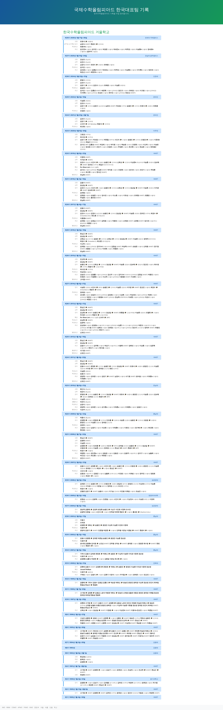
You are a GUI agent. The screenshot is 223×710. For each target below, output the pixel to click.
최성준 (142, 147)
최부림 (156, 582)
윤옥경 (135, 582)
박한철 (106, 140)
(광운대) (90, 556)
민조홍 (108, 420)
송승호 (82, 88)
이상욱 (110, 525)
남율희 (151, 453)
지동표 (141, 693)
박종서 (82, 418)
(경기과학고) (113, 683)
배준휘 (104, 90)
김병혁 (94, 499)
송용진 (129, 106)
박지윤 (113, 144)
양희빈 (99, 328)
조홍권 (147, 195)
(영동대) (140, 239)
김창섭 (93, 221)
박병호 (107, 593)
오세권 (82, 522)
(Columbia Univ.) (85, 216)
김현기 (106, 575)
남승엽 (93, 636)
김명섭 (82, 499)
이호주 (82, 528)
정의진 (90, 165)
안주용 (111, 512)
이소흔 (115, 195)
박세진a (116, 49)
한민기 (101, 330)
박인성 (82, 455)
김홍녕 (94, 70)
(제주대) (111, 140)
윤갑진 (119, 484)
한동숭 (82, 585)
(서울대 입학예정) (112, 90)
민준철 (105, 499)
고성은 (82, 618)
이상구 (113, 509)
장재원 (82, 292)
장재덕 (146, 239)
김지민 (94, 49)
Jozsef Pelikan (85, 569)
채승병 (139, 623)
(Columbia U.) (92, 241)
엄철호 (130, 593)
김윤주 (126, 453)
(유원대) (122, 85)
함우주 (89, 51)
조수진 (120, 486)
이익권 (88, 486)
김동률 (93, 274)
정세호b (150, 49)
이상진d (130, 499)
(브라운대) (140, 328)
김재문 (82, 484)
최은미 (82, 392)
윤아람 (127, 636)
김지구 (140, 453)
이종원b (83, 218)
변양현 (100, 509)
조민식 (151, 582)
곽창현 (82, 453)
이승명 (141, 499)
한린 (111, 368)
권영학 (82, 376)
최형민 (89, 299)
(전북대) (155, 631)
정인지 (134, 328)
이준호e (157, 140)
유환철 (121, 312)
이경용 (108, 610)
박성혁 (124, 246)
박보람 (118, 106)
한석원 (101, 348)
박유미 (82, 402)
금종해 (87, 509)
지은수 (147, 297)
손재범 (120, 446)
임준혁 (82, 323)
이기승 (111, 491)
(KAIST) (87, 44)
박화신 (90, 525)
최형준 (115, 249)
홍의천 (93, 198)
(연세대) (129, 144)
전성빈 (100, 93)
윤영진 (145, 366)
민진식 (129, 603)
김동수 (82, 183)
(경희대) (116, 420)
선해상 (82, 239)
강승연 (82, 274)
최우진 (111, 93)
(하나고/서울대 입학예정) (130, 325)
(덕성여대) (140, 162)
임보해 (156, 162)
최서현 (117, 559)
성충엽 (107, 559)
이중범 (129, 530)
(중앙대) (140, 264)
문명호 (93, 366)
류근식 (82, 389)
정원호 (153, 473)
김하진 (120, 683)
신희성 (119, 162)
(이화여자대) (107, 246)
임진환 (103, 620)
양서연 (131, 170)
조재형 (136, 195)
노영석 (102, 593)
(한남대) (88, 389)
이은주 (82, 410)
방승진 (125, 582)
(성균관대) (101, 106)
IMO (3, 707)
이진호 (118, 509)
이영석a (141, 636)
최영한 (82, 675)
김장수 (95, 106)
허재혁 (116, 512)
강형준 (82, 491)
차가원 (155, 683)
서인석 (117, 140)
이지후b (139, 70)
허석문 (82, 315)
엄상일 (82, 185)
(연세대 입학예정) (101, 295)
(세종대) (90, 41)
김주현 (96, 346)
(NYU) (100, 287)
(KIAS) (99, 290)
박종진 (114, 221)
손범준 (93, 195)
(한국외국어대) (108, 165)
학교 (55, 707)
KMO (31, 707)
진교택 (82, 259)
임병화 (82, 440)
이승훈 (117, 85)
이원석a (134, 610)
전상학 (117, 297)
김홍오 (105, 582)
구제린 (82, 575)
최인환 (150, 428)
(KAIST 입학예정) (109, 297)
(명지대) (125, 484)
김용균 (115, 453)
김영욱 (95, 509)
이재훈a (150, 376)
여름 (46, 707)
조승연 (138, 491)
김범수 (82, 346)
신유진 (82, 332)
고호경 (82, 134)
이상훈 (142, 346)
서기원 (89, 328)
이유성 (125, 195)
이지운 (82, 160)
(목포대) (82, 142)
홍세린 (135, 512)
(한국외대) (94, 142)
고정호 (82, 428)
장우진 (142, 473)
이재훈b (83, 379)
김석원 (93, 543)
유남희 (82, 175)
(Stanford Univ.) (145, 512)
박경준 (105, 49)
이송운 (156, 144)
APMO (20, 707)
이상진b (142, 484)
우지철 (122, 575)
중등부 (36, 707)
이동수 (82, 520)
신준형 (136, 221)
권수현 (82, 543)
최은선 (82, 72)
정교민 (145, 264)
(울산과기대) (89, 239)
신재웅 (125, 221)
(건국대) (100, 366)
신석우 (82, 124)
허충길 (150, 610)
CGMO (14, 707)
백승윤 (123, 144)
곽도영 (95, 631)
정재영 (101, 368)
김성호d (83, 325)
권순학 (82, 509)
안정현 (134, 144)
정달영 (114, 620)
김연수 (82, 62)
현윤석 (93, 44)
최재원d (153, 147)
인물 (51, 707)
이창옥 (82, 157)
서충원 (93, 623)
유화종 (106, 65)
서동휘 (120, 346)
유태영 (131, 90)
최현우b (83, 47)
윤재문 (130, 543)
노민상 (101, 543)
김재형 (82, 193)
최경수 (153, 213)
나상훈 (121, 295)
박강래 (102, 144)
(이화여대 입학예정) (131, 274)
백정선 (142, 618)
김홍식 (88, 559)
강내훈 (82, 295)
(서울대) (88, 47)
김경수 (82, 636)
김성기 (108, 670)
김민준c (83, 70)
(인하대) (100, 44)
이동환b (94, 277)
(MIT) (87, 144)
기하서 (82, 554)
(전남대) (88, 59)
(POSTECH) (124, 297)
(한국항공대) (101, 216)
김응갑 (100, 582)
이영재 (152, 499)
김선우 (110, 274)
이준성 (124, 530)
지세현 (104, 249)
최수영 (82, 137)
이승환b (139, 49)
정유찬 (150, 70)
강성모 (82, 59)
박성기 (107, 346)
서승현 (82, 287)
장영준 (140, 543)
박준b (150, 295)
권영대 (82, 530)
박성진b (83, 272)
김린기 (82, 85)
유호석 (82, 41)
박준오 (89, 297)
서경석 (111, 575)
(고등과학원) (100, 267)
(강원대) (88, 287)
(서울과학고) (114, 346)
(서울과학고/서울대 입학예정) (107, 325)
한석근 (99, 172)
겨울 (42, 707)
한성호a (83, 657)
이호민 (126, 428)
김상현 (82, 312)
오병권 (143, 140)
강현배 (82, 567)
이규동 (142, 90)
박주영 (127, 49)
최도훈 (93, 216)
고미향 (82, 279)
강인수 (82, 458)
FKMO (26, 707)
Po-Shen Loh (85, 167)
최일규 (88, 142)
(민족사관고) (89, 346)
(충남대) (88, 418)
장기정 (156, 246)
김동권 (105, 453)
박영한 (105, 530)
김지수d (100, 246)
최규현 (82, 126)
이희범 (131, 473)
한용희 (95, 585)
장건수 (130, 693)
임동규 (82, 374)
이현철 (151, 593)
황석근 (152, 633)
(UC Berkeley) (92, 124)
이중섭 (98, 620)
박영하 (130, 683)
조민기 (98, 147)
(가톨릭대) (83, 51)
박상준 (99, 170)
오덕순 (117, 543)
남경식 (82, 44)
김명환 (82, 420)
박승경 (113, 582)
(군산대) (151, 366)
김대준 (93, 376)
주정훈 (120, 147)
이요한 (104, 428)
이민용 (120, 473)
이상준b (133, 162)
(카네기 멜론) (94, 167)
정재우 (147, 328)
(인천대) (88, 80)
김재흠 (106, 683)
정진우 (151, 636)
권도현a (94, 453)
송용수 (100, 491)
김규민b (83, 49)
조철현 (148, 312)
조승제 (130, 670)
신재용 (125, 593)
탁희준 (104, 455)
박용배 (82, 623)
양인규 (120, 90)
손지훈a (104, 407)
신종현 (103, 623)
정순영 (123, 538)
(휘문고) (146, 499)
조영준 (82, 111)
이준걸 (99, 486)
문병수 (82, 80)
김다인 (82, 144)
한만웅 (82, 430)
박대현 (137, 631)
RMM (8, 707)
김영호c (110, 295)
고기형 (82, 593)
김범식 (93, 575)
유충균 (135, 593)
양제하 (82, 425)
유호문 (82, 277)
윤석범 (138, 376)
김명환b (88, 543)
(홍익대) (104, 486)
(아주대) (123, 106)
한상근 (82, 234)
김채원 (82, 195)
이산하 (145, 144)
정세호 (88, 147)
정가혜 (137, 428)
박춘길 (100, 538)
